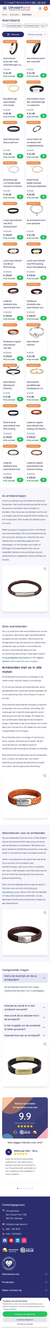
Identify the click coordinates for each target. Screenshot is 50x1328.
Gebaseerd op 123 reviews (25, 1123)
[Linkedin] (17, 1240)
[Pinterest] (11, 1240)
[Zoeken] (40, 8)
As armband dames (14, 26)
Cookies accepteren (25, 1314)
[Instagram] (24, 1240)
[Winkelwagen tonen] (46, 8)
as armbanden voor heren (17, 657)
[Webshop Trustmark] (25, 1132)
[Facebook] (4, 1240)
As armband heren (32, 26)
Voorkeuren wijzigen (25, 1324)
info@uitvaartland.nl (16, 1224)
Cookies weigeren (25, 1319)
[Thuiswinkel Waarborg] (35, 1132)
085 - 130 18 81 (13, 1228)
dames (40, 657)
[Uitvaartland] (19, 8)
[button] (3, 25)
